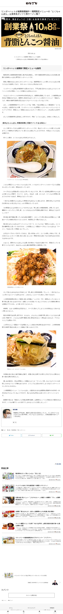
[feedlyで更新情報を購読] (14, 422)
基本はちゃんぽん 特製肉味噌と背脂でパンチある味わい (32, 59)
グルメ (4, 430)
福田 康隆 (15, 409)
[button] (58, 317)
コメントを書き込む (31, 595)
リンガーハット (22, 430)
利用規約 (52, 607)
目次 (29, 53)
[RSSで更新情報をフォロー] (16, 422)
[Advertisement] (31, 450)
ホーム (11, 607)
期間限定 (14, 430)
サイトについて (31, 607)
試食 (9, 430)
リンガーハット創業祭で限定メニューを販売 (28, 57)
